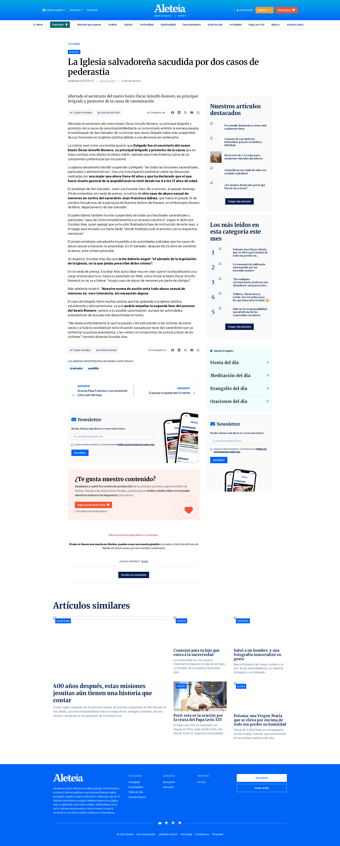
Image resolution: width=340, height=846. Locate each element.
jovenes (181, 620)
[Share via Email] (191, 112)
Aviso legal (186, 834)
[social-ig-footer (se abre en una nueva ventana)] (180, 823)
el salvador (76, 368)
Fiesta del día (224, 362)
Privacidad (217, 834)
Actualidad (236, 24)
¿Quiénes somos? (168, 834)
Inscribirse (80, 452)
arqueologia (63, 620)
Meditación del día (230, 375)
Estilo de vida (215, 24)
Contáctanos (202, 834)
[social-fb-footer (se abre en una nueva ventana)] (166, 823)
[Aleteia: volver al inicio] (170, 8)
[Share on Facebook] (172, 112)
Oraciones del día (228, 401)
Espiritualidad (168, 24)
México (275, 24)
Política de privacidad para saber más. (136, 444)
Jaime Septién (107, 81)
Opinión (128, 24)
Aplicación (168, 787)
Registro (262, 10)
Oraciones (58, 24)
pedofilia (93, 368)
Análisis (112, 24)
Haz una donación (145, 834)
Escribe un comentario (133, 575)
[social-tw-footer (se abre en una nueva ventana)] (173, 823)
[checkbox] (72, 445)
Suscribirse (262, 778)
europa (241, 686)
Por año (201, 782)
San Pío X (182, 15)
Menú (39, 24)
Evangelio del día (228, 388)
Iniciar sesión (246, 10)
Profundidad (147, 24)
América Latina (295, 24)
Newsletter (169, 782)
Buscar (93, 10)
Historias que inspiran (89, 24)
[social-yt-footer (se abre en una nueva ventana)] (160, 823)
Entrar (144, 561)
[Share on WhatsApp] (198, 112)
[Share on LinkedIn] (179, 112)
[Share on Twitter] (185, 112)
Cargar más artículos (239, 201)
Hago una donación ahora (91, 505)
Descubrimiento (192, 24)
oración (181, 686)
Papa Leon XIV (256, 24)
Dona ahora (284, 10)
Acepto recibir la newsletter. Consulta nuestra (115, 444)
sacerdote (242, 620)
